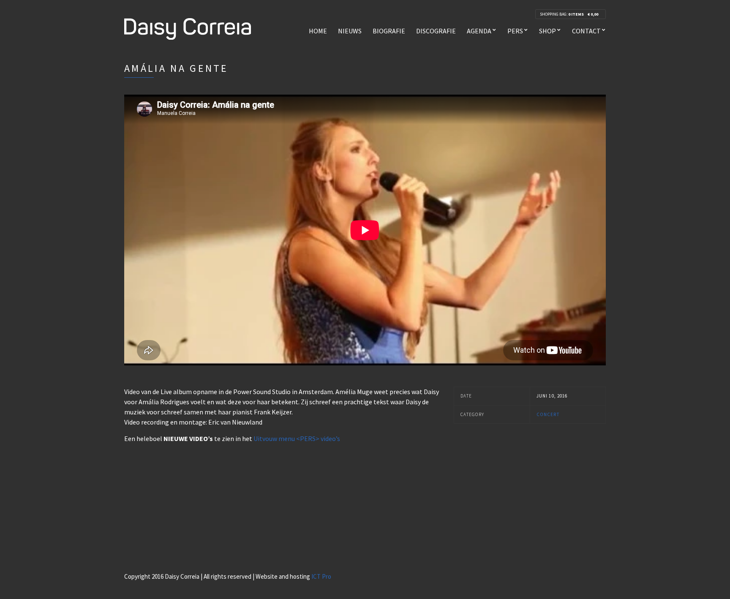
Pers (515, 31)
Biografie (389, 31)
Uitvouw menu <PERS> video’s (296, 438)
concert (548, 414)
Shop (547, 31)
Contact (586, 31)
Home (318, 31)
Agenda (479, 31)
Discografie (436, 31)
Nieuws (350, 31)
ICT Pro (321, 576)
